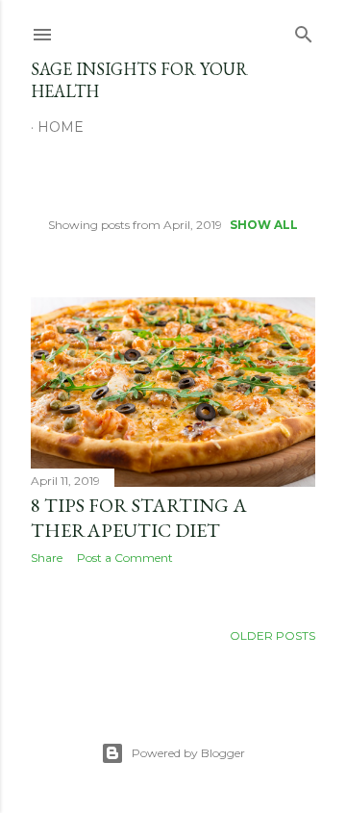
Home (60, 127)
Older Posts (272, 635)
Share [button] (46, 557)
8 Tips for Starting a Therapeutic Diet (139, 518)
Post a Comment (125, 557)
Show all (264, 224)
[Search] (303, 30)
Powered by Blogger (188, 753)
